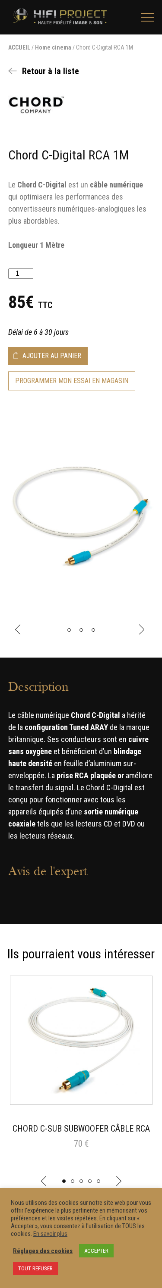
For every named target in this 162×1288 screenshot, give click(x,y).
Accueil (19, 47)
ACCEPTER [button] (96, 1250)
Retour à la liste (50, 71)
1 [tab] (64, 1181)
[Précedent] (43, 1181)
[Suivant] (119, 1181)
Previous (19, 629)
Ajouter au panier (51, 356)
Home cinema (53, 47)
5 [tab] (98, 1181)
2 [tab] (72, 1181)
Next (143, 629)
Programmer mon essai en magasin (71, 381)
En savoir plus (50, 1234)
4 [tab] (90, 1181)
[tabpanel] (81, 1072)
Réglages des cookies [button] (43, 1251)
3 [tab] (81, 1181)
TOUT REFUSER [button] (35, 1268)
